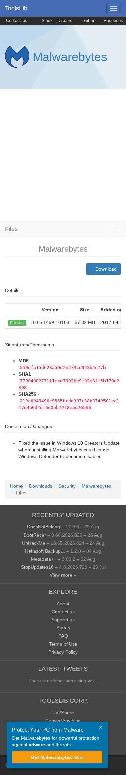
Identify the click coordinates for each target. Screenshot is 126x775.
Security (67, 486)
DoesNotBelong (43, 526)
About (63, 603)
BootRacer (35, 535)
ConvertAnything (63, 720)
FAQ (63, 636)
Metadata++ (43, 559)
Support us (63, 619)
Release (17, 323)
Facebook (112, 20)
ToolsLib (16, 8)
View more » (63, 575)
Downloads (40, 486)
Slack (46, 20)
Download (105, 269)
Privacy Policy (63, 652)
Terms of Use (63, 644)
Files (11, 229)
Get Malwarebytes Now (57, 757)
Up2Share (63, 712)
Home (16, 486)
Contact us (16, 20)
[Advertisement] (63, 154)
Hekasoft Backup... (45, 551)
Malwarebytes (70, 57)
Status (63, 628)
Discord (64, 20)
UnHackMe (33, 543)
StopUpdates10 (37, 567)
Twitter (87, 20)
